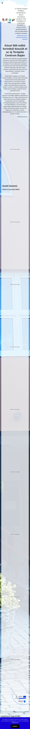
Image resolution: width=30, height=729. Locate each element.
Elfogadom (15, 726)
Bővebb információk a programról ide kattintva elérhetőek (22, 37)
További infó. (15, 722)
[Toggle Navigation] (2, 3)
